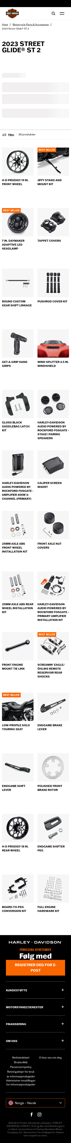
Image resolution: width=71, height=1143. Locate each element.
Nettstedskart (20, 1057)
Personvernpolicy (21, 1067)
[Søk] (53, 13)
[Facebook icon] (31, 1114)
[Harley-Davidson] (35, 942)
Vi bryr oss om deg (50, 1057)
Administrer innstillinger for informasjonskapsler (20, 1082)
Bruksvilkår (21, 1062)
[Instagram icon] (39, 1114)
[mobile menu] (61, 13)
